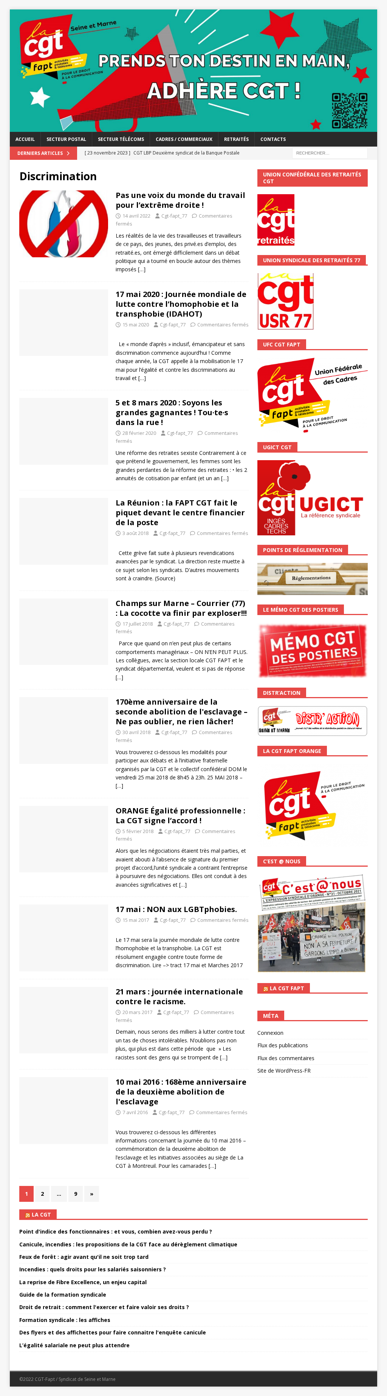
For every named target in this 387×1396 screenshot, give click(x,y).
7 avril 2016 (135, 1112)
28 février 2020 (139, 433)
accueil (25, 139)
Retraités (236, 139)
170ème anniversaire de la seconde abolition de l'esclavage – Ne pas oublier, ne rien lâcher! (182, 712)
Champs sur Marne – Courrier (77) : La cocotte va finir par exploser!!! (181, 608)
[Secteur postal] (63, 631)
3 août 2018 (135, 533)
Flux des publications (282, 1045)
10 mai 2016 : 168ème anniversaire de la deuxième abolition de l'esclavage (181, 1092)
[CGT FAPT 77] (194, 127)
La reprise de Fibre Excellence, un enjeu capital (83, 1282)
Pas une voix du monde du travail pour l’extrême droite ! (180, 200)
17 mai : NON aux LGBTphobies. (176, 909)
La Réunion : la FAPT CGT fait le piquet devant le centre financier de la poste (180, 512)
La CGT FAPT (287, 988)
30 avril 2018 (136, 732)
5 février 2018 (137, 831)
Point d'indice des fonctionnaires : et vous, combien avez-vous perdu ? (115, 1231)
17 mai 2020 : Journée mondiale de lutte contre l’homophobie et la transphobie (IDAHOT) (181, 304)
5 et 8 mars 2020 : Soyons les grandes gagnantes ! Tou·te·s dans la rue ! (172, 412)
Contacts (273, 139)
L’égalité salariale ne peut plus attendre (74, 1345)
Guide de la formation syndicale (62, 1294)
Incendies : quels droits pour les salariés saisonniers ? (92, 1269)
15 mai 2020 (135, 324)
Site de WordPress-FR (284, 1070)
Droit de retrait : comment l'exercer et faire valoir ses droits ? (104, 1307)
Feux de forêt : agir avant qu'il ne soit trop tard (84, 1256)
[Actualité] (63, 223)
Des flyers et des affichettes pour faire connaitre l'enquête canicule (112, 1332)
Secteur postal (66, 139)
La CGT (41, 1214)
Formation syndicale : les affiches (64, 1319)
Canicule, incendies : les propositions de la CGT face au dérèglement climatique (128, 1244)
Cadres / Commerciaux (184, 139)
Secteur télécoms (121, 139)
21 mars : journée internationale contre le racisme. (179, 996)
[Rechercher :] (330, 152)
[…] (142, 269)
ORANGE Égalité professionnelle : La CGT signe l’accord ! (180, 815)
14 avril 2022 (136, 215)
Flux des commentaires (285, 1058)
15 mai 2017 (135, 920)
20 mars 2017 (137, 1012)
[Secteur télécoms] (63, 839)
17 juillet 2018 (137, 623)
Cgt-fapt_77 (174, 215)
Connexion (270, 1032)
